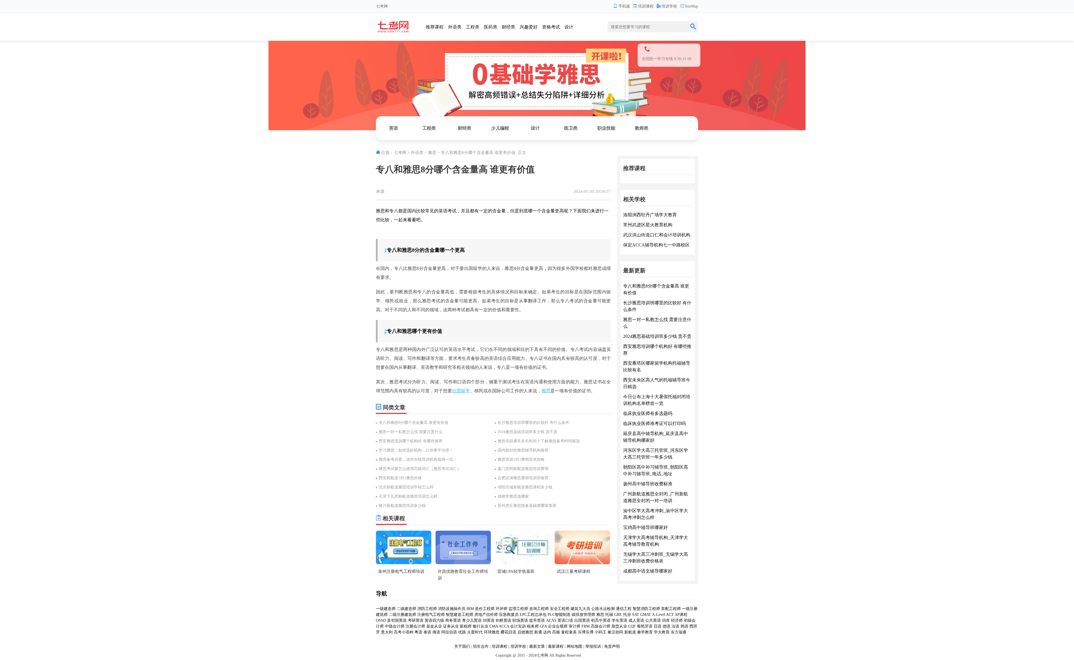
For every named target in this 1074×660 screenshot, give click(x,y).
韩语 (684, 626)
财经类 (508, 27)
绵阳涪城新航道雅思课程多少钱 (525, 487)
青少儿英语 (472, 620)
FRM (585, 626)
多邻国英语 (397, 620)
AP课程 (681, 614)
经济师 (677, 620)
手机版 (624, 6)
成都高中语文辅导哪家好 (647, 571)
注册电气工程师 (431, 614)
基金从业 (434, 626)
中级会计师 (394, 626)
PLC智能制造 (559, 614)
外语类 (454, 27)
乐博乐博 (585, 632)
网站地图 (574, 646)
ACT (670, 614)
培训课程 (646, 6)
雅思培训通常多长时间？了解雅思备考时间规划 (539, 441)
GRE (618, 614)
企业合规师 (557, 626)
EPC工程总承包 (533, 614)
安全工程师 (559, 609)
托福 (609, 614)
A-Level (658, 614)
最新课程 (556, 646)
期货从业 (619, 626)
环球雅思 (492, 632)
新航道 (630, 632)
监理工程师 (518, 609)
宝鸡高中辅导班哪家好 (645, 527)
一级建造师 (385, 609)
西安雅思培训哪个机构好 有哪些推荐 (410, 441)
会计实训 (518, 626)
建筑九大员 (580, 609)
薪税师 (466, 626)
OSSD (381, 620)
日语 (657, 626)
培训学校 (669, 6)
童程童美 (569, 632)
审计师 (574, 626)
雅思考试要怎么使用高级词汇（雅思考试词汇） (420, 469)
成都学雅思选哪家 (513, 496)
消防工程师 (427, 609)
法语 (675, 626)
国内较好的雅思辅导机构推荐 (523, 450)
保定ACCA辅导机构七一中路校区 (656, 245)
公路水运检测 (603, 609)
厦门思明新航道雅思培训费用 (523, 469)
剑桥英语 (503, 620)
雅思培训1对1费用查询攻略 (521, 459)
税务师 (533, 626)
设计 (568, 27)
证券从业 (451, 626)
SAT (635, 614)
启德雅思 (525, 632)
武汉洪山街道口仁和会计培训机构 (656, 234)
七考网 (400, 152)
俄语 (436, 632)
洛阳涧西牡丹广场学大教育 (650, 214)
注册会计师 (415, 626)
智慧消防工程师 (646, 609)
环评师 (501, 609)
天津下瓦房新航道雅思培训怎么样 (408, 496)
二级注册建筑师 (402, 614)
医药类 (490, 27)
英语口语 (565, 620)
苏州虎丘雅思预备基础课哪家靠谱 (527, 506)
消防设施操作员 (451, 609)
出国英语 (582, 620)
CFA (543, 626)
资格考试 (551, 27)
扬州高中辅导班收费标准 (647, 483)
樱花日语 (508, 632)
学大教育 (662, 632)
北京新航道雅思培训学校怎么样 (406, 487)
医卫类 (571, 128)
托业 (627, 614)
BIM (470, 609)
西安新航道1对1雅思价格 (400, 478)
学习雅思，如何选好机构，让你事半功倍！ (416, 450)
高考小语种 (403, 632)
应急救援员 (509, 614)
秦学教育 (645, 632)
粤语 (418, 632)
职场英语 (520, 620)
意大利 (387, 632)
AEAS (551, 620)
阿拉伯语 (449, 632)
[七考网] (393, 31)
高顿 (556, 632)
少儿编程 (500, 128)
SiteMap (691, 6)
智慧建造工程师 (459, 614)
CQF (632, 626)
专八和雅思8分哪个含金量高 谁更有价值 (413, 423)
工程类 (472, 27)
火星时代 (475, 632)
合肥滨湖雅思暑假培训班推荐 (523, 478)
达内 (547, 632)
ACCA (504, 626)
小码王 (600, 632)
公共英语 (653, 620)
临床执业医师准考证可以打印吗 (654, 423)
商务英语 (453, 620)
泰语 (427, 632)
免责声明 (612, 646)
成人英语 (636, 620)
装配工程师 (671, 609)
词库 (666, 620)
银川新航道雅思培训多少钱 (402, 506)
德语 (666, 626)
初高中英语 (601, 620)
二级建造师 (406, 609)
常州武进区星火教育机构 (647, 224)
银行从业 (480, 626)
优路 (462, 632)
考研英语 (415, 620)
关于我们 (462, 646)
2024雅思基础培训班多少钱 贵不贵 (527, 432)
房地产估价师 (486, 614)
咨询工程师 (539, 609)
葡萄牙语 (645, 626)
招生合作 (481, 646)
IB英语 (488, 620)
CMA (493, 626)
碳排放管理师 (583, 614)
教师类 (641, 128)
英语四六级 (434, 620)
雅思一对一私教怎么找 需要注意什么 (410, 432)
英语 (393, 128)
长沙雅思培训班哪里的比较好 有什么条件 (533, 423)
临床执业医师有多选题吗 (647, 413)
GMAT (645, 614)
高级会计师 (600, 626)
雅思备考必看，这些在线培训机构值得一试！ (418, 459)
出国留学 (461, 390)
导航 (381, 593)
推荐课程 (435, 27)
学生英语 (619, 620)
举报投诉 (593, 646)
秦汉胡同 (615, 632)
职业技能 (606, 128)
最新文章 (537, 646)
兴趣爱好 (529, 27)
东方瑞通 (678, 632)
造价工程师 (484, 609)
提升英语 (537, 620)
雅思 (432, 152)
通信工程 (624, 609)
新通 (538, 632)
